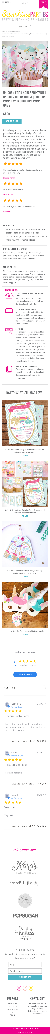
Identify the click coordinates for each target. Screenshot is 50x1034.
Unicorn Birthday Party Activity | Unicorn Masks (25, 631)
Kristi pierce (8, 194)
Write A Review (25, 674)
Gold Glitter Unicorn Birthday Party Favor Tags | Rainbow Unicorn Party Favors (25, 572)
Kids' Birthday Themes (13, 31)
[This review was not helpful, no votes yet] (43, 741)
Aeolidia (28, 1032)
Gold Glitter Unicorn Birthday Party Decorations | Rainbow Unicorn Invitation (25, 511)
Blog (12, 1015)
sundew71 (7, 211)
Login (25, 2)
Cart (43, 2)
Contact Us (12, 1009)
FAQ (12, 1012)
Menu (8, 2)
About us (12, 1003)
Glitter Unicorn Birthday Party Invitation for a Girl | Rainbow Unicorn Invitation (25, 451)
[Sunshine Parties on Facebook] (25, 988)
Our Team (12, 1006)
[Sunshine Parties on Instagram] (30, 988)
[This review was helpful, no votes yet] (38, 741)
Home (3, 31)
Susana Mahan (9, 178)
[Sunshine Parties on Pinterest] (19, 988)
